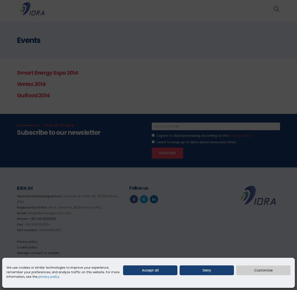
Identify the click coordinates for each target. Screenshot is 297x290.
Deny (207, 270)
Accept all (150, 270)
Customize (263, 270)
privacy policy (48, 277)
